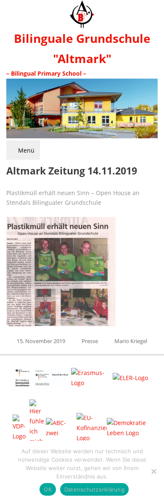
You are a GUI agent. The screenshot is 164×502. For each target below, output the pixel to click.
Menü (25, 150)
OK (48, 489)
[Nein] (153, 471)
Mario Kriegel (130, 341)
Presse (90, 341)
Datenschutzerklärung (94, 489)
